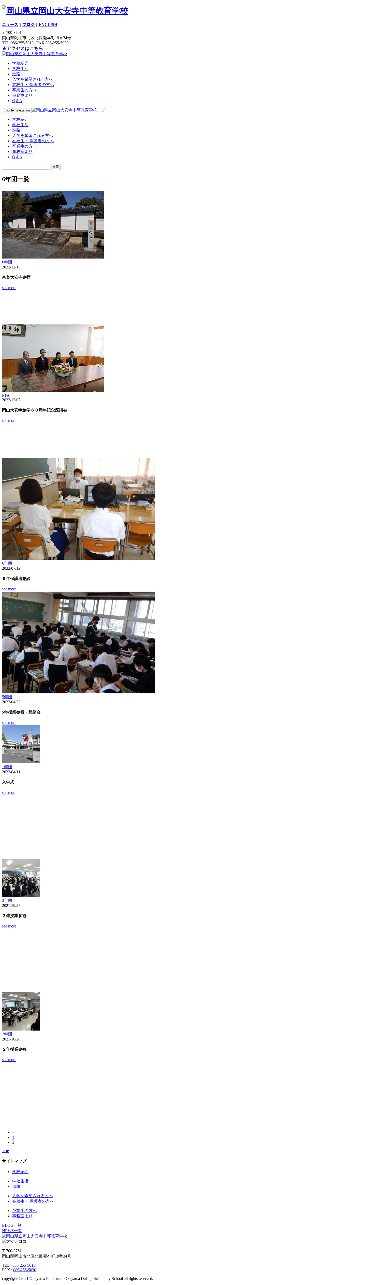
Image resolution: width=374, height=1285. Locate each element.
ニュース (10, 24)
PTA (6, 395)
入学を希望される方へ (32, 79)
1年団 (7, 767)
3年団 (7, 900)
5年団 (7, 697)
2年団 (7, 1034)
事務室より (22, 95)
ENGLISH (48, 24)
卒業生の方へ (24, 90)
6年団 (7, 262)
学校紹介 (20, 63)
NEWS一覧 (12, 1231)
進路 (16, 74)
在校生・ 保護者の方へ (33, 84)
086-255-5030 (24, 1270)
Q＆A (17, 100)
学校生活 (20, 68)
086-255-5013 (23, 1265)
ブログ (28, 24)
